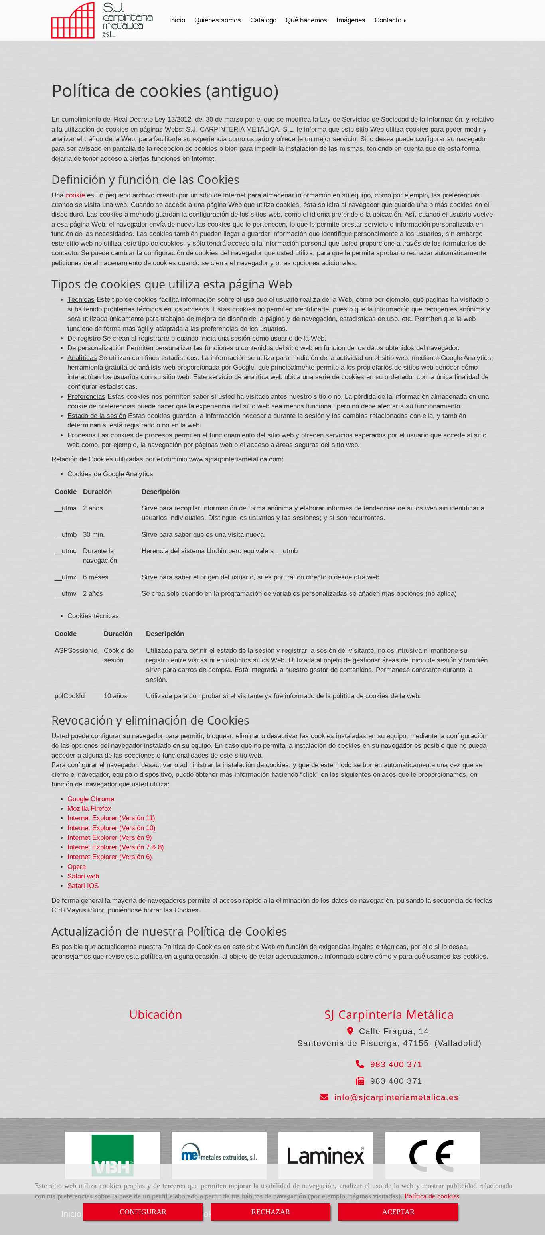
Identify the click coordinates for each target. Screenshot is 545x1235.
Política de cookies (432, 1196)
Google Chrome (90, 799)
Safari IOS (83, 886)
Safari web (83, 876)
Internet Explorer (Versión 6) (109, 857)
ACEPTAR (398, 1212)
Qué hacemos (306, 20)
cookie (75, 195)
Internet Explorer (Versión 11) (111, 818)
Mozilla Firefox (89, 808)
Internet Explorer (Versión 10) (111, 828)
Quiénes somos (217, 20)
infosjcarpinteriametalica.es (396, 1097)
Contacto (389, 20)
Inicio (177, 20)
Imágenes (350, 20)
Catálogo (263, 20)
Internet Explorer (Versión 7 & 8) (115, 847)
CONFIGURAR (143, 1212)
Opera (76, 867)
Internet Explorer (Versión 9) (109, 837)
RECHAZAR (270, 1212)
